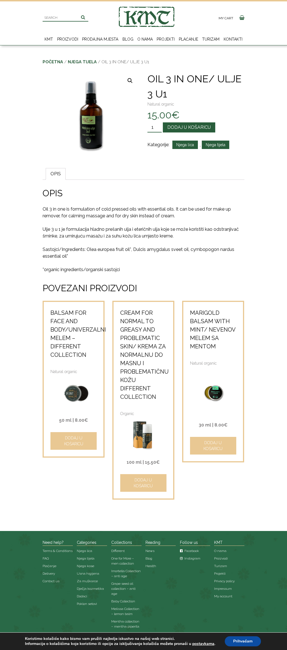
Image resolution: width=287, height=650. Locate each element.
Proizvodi (67, 39)
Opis (55, 173)
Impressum (223, 589)
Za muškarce (87, 581)
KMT (49, 39)
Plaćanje (188, 39)
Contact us (51, 581)
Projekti (166, 39)
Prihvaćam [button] (243, 641)
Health (150, 566)
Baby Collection (123, 601)
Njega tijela (82, 61)
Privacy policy (224, 581)
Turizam (210, 39)
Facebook (191, 551)
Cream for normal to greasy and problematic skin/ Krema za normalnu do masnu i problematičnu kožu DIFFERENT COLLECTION (144, 354)
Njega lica (185, 145)
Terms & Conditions (58, 551)
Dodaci (82, 596)
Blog (127, 39)
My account (223, 596)
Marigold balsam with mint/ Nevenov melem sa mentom (212, 329)
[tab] (56, 174)
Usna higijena (88, 574)
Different (118, 551)
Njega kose (85, 566)
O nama (145, 39)
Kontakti (233, 39)
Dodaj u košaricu (189, 127)
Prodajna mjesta (100, 39)
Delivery (49, 574)
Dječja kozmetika (90, 589)
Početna (53, 61)
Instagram (192, 558)
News (149, 551)
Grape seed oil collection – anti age (123, 589)
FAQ (46, 558)
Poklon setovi (87, 604)
